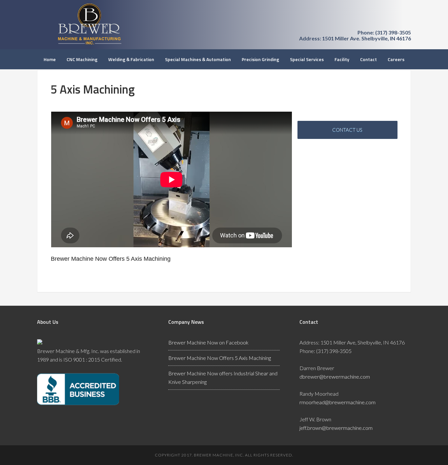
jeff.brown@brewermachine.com (336, 428)
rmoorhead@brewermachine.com (337, 402)
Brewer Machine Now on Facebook (208, 342)
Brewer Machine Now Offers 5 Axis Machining (219, 358)
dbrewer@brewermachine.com (334, 376)
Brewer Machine (89, 23)
